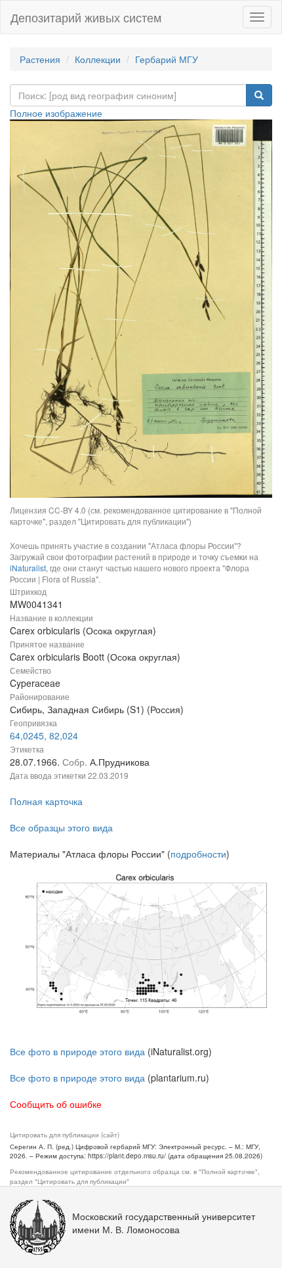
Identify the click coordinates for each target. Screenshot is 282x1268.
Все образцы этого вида (61, 827)
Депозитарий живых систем (85, 17)
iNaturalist (28, 567)
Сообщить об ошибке (56, 1103)
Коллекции (98, 59)
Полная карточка (46, 801)
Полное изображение (56, 113)
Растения (40, 59)
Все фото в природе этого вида (77, 1051)
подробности (198, 853)
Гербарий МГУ (166, 59)
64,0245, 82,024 (44, 735)
